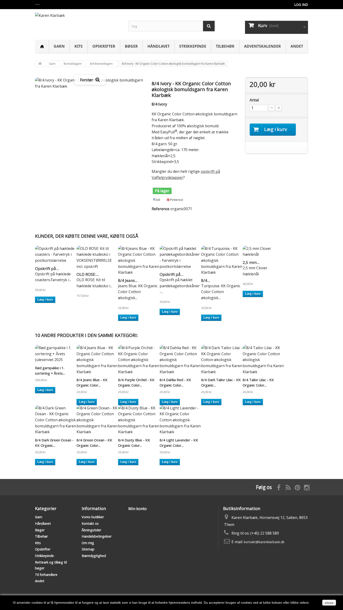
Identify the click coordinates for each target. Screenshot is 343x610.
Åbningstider (91, 530)
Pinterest (176, 200)
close (329, 603)
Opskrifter (103, 46)
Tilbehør (225, 46)
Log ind (301, 4)
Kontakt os (90, 523)
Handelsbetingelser (97, 536)
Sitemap (88, 549)
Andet (296, 46)
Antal (254, 100)
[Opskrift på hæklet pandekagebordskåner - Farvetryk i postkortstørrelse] (180, 258)
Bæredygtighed (94, 555)
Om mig (88, 543)
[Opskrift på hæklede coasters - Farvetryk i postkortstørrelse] (56, 255)
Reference (160, 208)
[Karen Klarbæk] (78, 22)
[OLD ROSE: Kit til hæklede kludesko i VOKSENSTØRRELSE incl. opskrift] (97, 258)
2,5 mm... (251, 262)
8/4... (205, 280)
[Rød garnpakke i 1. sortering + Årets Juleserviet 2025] (56, 354)
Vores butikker (93, 517)
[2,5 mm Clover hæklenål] (263, 252)
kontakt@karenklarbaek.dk (264, 542)
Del (157, 200)
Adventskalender (262, 46)
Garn (59, 46)
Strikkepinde (192, 46)
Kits (78, 46)
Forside (42, 46)
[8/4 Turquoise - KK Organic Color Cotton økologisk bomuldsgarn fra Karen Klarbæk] (222, 261)
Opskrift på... (47, 268)
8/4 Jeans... (128, 280)
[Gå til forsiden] (39, 64)
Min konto (137, 508)
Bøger (131, 46)
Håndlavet (158, 46)
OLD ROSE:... (88, 274)
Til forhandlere (46, 574)
